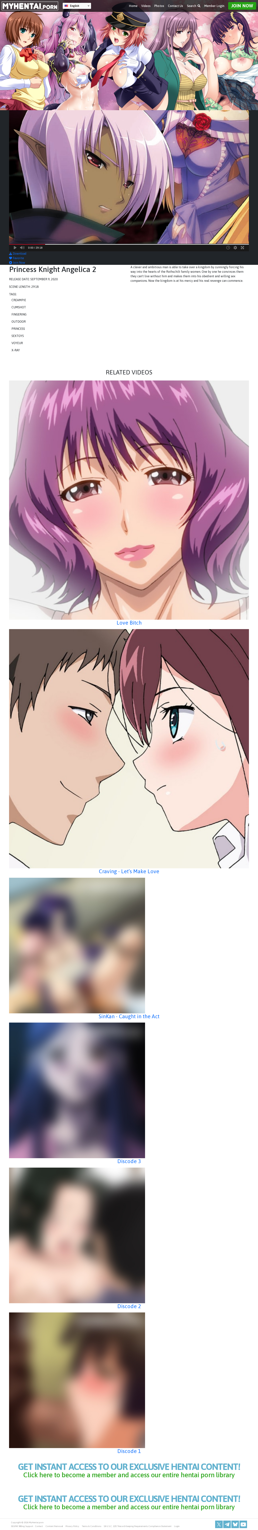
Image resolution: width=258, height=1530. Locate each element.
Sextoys (18, 336)
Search (191, 6)
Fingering (19, 314)
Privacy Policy (72, 1526)
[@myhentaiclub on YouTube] (243, 1524)
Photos (159, 6)
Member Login (214, 6)
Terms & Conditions (91, 1526)
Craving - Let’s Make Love (129, 871)
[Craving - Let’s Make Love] (129, 748)
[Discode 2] (129, 1235)
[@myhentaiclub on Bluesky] (235, 1524)
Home (133, 6)
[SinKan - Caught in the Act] (129, 945)
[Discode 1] (129, 1380)
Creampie (19, 300)
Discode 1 (129, 1451)
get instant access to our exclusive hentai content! (129, 1469)
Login (177, 1526)
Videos (146, 6)
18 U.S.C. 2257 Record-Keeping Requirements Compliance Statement (137, 1526)
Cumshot (19, 307)
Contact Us (175, 6)
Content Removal (54, 1526)
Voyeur (17, 343)
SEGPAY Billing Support (22, 1526)
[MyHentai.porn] (30, 6)
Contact (39, 1526)
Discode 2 (129, 1306)
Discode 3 (129, 1161)
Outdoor (19, 321)
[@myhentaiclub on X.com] (219, 1524)
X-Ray (16, 350)
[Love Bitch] (129, 500)
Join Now (242, 5)
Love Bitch (129, 623)
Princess (18, 328)
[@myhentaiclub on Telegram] (227, 1524)
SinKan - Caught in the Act (129, 1016)
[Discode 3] (129, 1090)
